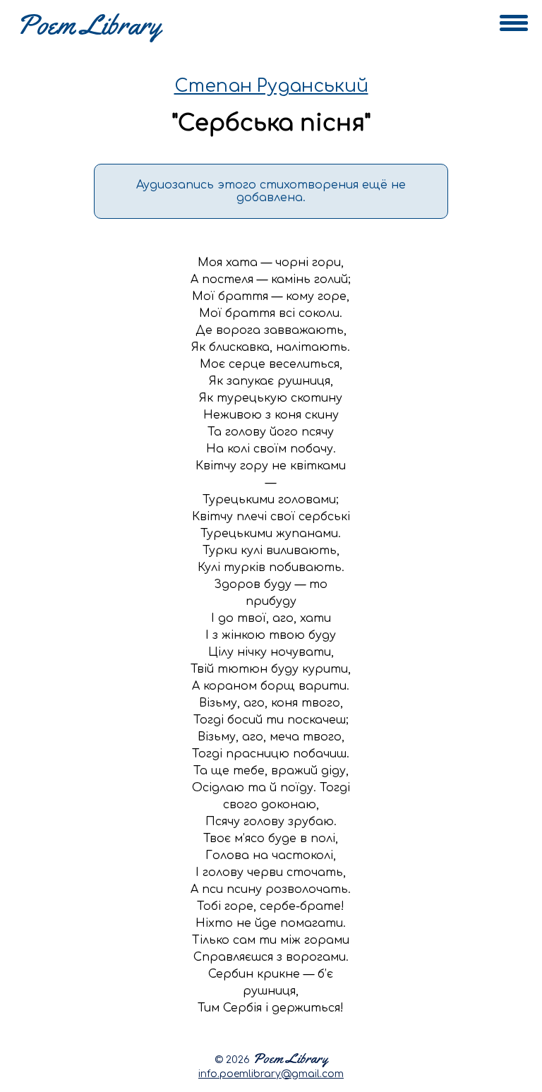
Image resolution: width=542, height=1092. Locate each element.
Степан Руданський (271, 86)
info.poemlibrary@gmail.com (271, 1074)
